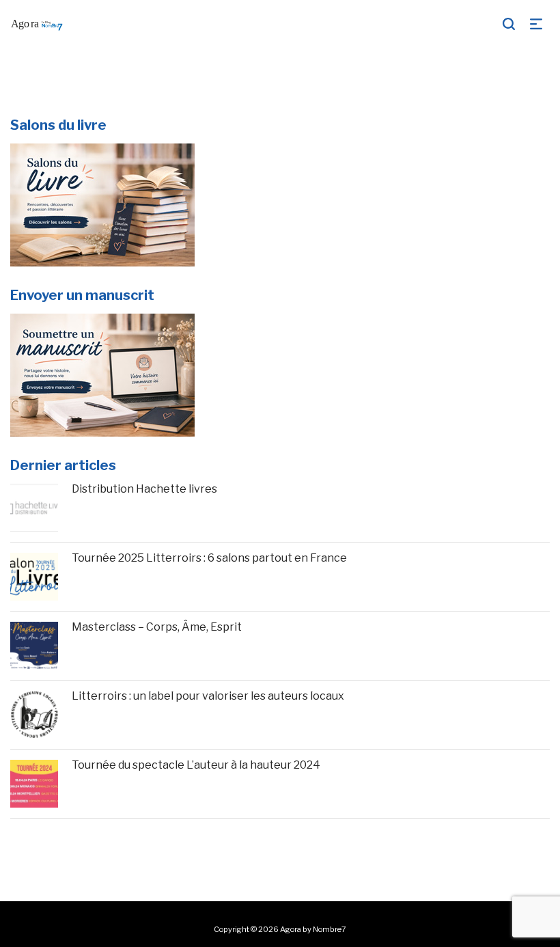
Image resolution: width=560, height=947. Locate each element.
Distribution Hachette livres (144, 488)
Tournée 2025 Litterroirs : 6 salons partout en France (209, 557)
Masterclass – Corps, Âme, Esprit (157, 626)
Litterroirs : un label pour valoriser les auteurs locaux (208, 695)
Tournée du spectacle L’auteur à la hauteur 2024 (196, 764)
